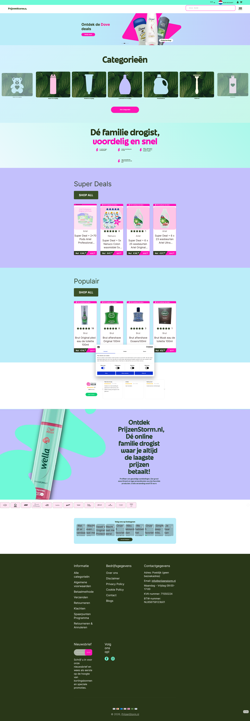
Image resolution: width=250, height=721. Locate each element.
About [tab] (144, 351)
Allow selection (125, 373)
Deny (106, 373)
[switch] (118, 368)
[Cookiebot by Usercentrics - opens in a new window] (147, 347)
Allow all (144, 373)
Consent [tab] (105, 351)
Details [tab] (125, 351)
